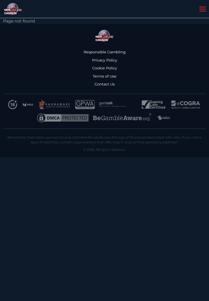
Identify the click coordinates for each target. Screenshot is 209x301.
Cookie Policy (104, 68)
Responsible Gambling (105, 52)
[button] (202, 9)
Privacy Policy (104, 60)
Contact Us (105, 84)
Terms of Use (104, 76)
